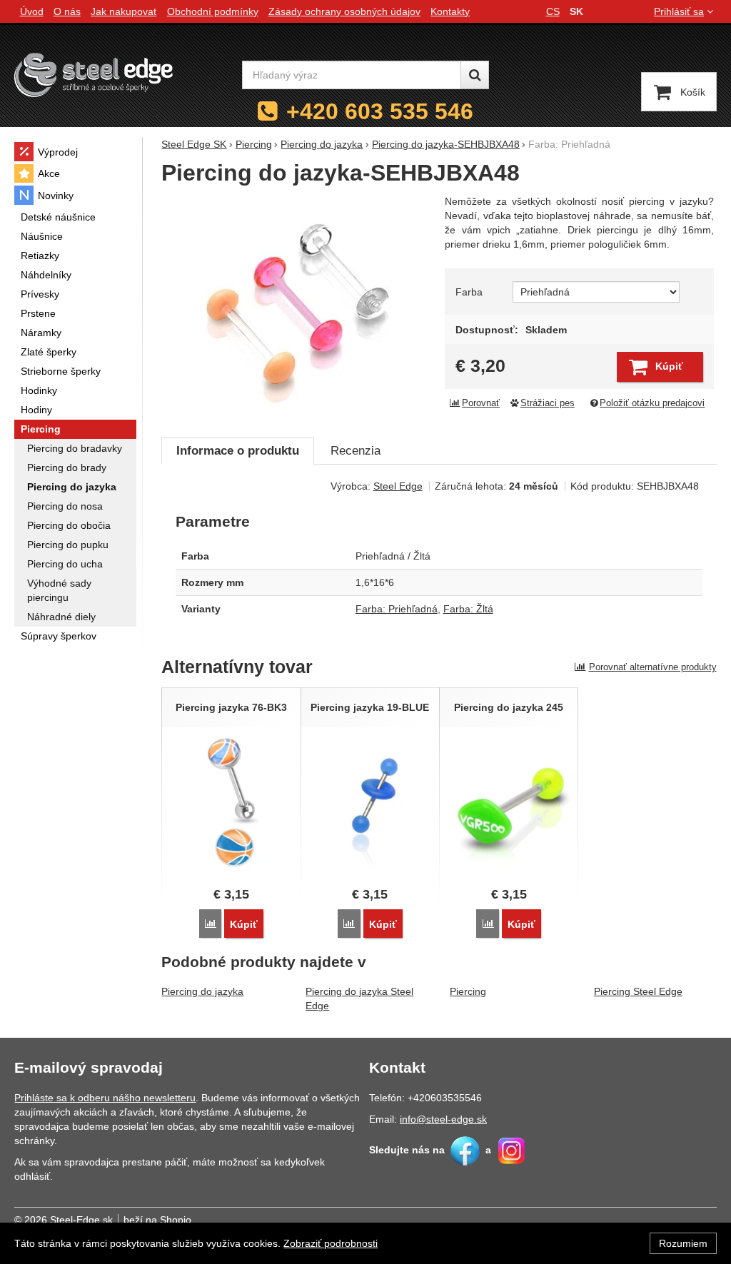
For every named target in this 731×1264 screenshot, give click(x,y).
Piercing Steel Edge (638, 991)
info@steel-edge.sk (443, 1119)
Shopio (175, 1219)
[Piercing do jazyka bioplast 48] (297, 308)
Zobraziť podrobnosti (330, 1243)
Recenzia (355, 450)
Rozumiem (683, 1243)
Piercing (468, 991)
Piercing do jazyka (202, 991)
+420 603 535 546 (379, 111)
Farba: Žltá (468, 609)
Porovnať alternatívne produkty (653, 667)
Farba (469, 292)
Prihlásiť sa (679, 11)
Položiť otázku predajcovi (652, 403)
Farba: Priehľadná (397, 609)
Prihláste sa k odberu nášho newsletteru (105, 1097)
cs (553, 11)
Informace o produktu (237, 450)
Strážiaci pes (547, 403)
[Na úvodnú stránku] (93, 74)
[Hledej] (474, 75)
